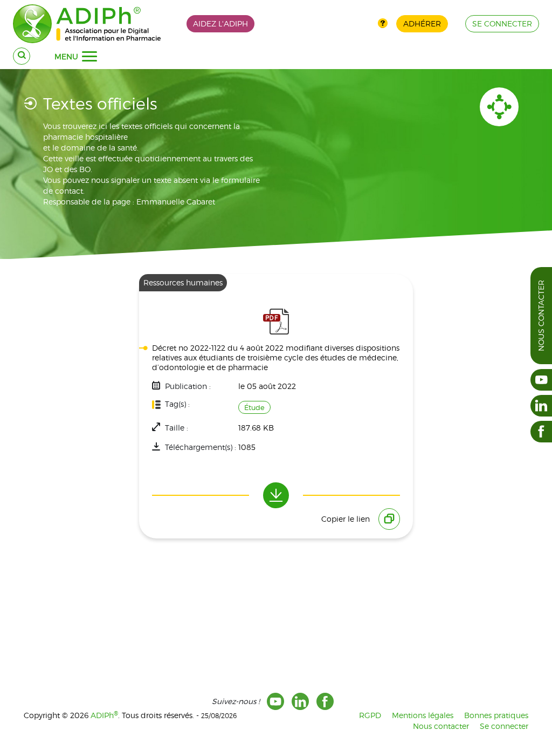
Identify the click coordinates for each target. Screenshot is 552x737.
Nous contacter (541, 315)
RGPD (370, 715)
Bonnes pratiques (496, 715)
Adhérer (422, 23)
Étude (254, 407)
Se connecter (504, 726)
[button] (89, 56)
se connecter (502, 23)
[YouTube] (275, 701)
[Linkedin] (300, 701)
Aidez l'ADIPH (220, 23)
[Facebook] (325, 701)
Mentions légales (422, 715)
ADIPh (104, 715)
